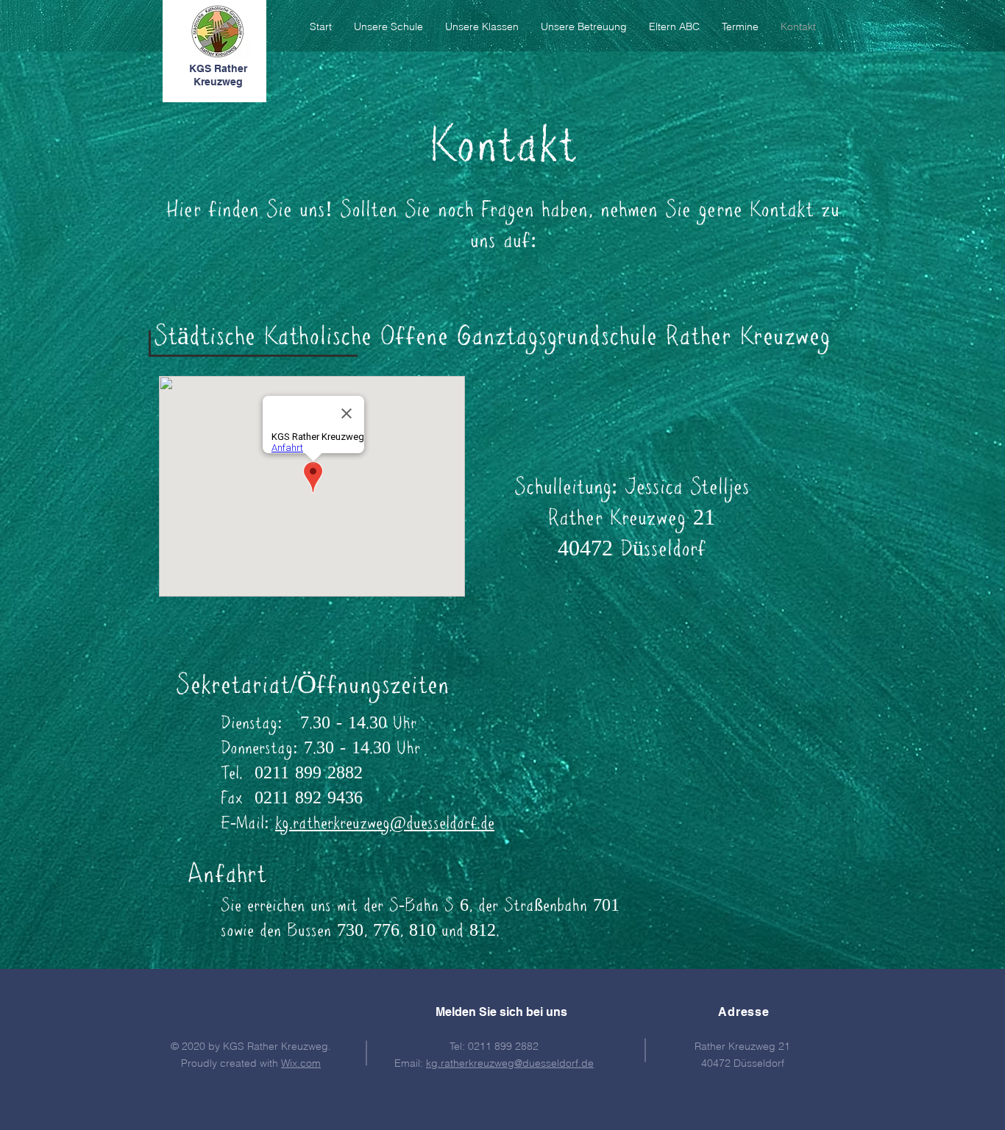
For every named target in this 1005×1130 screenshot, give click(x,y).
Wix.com (301, 1063)
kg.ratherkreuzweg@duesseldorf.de (384, 824)
